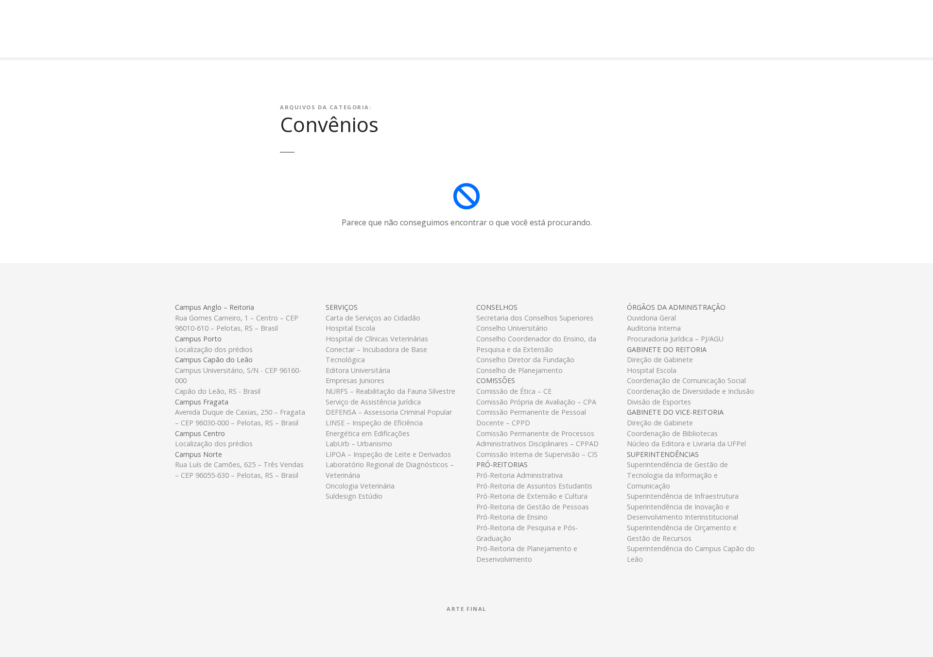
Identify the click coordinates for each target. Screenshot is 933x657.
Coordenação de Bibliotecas (672, 433)
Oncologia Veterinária (360, 485)
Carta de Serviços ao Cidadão (373, 317)
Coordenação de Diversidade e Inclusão (690, 391)
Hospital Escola (350, 328)
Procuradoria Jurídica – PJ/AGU (675, 338)
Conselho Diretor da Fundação (525, 359)
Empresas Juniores (355, 380)
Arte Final (466, 608)
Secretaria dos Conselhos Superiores (534, 317)
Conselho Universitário (512, 328)
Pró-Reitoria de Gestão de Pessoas (532, 506)
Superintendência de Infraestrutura (683, 496)
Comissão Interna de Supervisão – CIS (537, 454)
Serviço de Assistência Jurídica (373, 401)
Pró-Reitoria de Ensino (512, 517)
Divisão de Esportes (659, 401)
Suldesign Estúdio (354, 496)
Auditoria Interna (654, 328)
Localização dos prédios (214, 349)
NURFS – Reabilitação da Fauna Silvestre (390, 391)
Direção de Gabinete (660, 359)
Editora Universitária (358, 370)
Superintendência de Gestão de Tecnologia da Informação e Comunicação (677, 475)
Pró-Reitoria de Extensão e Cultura (531, 496)
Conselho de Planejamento (519, 370)
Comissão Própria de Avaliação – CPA (536, 401)
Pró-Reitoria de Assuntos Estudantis (534, 485)
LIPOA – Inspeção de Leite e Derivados (388, 454)
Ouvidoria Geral (651, 317)
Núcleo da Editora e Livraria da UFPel (686, 443)
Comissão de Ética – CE (514, 391)
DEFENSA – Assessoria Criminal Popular (389, 412)
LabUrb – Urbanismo (359, 443)
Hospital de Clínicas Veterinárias (377, 338)
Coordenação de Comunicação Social (686, 380)
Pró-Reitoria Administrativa (519, 475)
